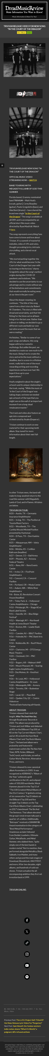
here (13, 229)
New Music (21, 32)
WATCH (33, 180)
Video (29, 32)
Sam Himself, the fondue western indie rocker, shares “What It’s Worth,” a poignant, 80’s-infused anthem (22, 1029)
